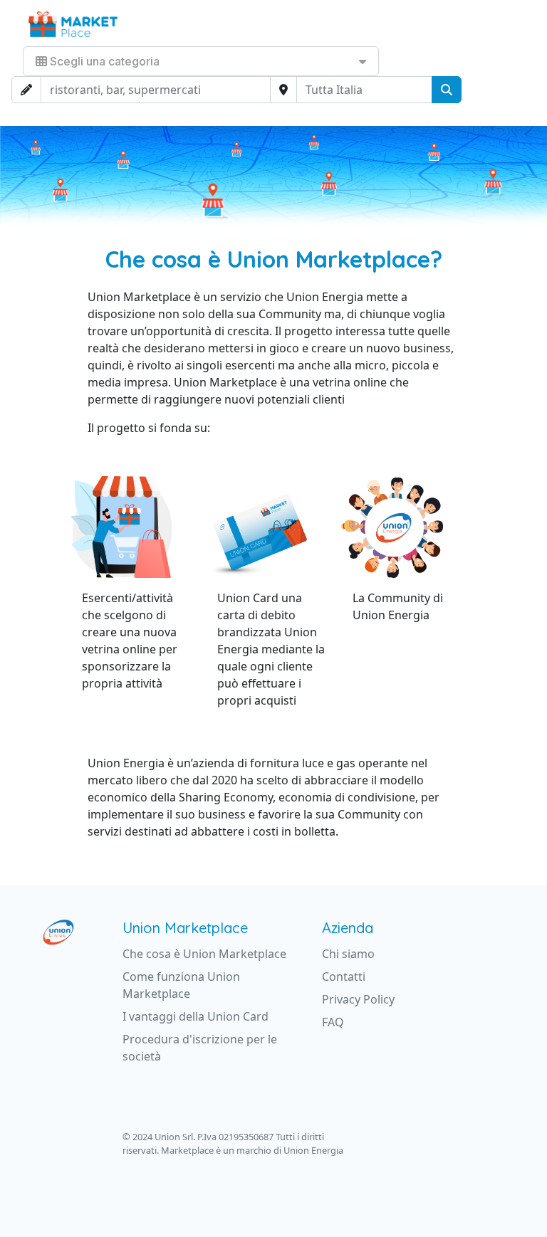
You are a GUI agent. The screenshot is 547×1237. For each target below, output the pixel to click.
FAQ (333, 1022)
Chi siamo (348, 954)
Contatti (343, 976)
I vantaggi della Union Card (196, 1016)
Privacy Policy (358, 999)
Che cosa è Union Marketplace (204, 954)
